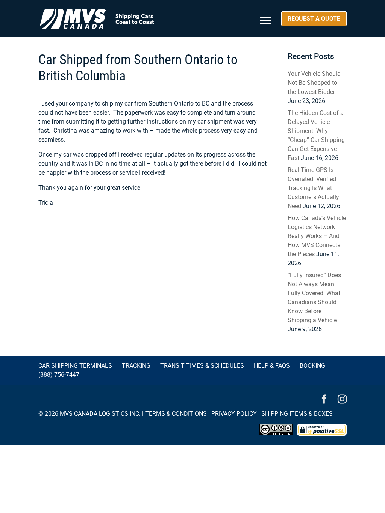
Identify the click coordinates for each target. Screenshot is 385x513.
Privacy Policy (234, 413)
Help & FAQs (272, 365)
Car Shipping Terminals (75, 365)
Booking (312, 365)
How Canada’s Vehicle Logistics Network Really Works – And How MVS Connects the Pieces (317, 236)
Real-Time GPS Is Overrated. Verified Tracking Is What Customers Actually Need (313, 188)
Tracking (136, 365)
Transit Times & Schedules (202, 365)
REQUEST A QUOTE (314, 18)
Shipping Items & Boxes (297, 413)
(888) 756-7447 (58, 374)
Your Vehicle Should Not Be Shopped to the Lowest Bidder (314, 82)
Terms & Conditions (176, 413)
